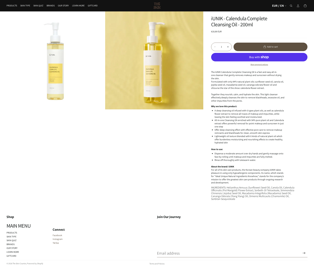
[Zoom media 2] (154, 60)
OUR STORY (12, 248)
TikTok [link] (56, 242)
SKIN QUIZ (12, 240)
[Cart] (305, 5)
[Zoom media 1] (56, 60)
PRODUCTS (12, 232)
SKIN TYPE (11, 236)
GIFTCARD (11, 255)
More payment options (259, 64)
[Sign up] (304, 253)
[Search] (291, 5)
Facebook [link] (57, 235)
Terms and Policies (157, 263)
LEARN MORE (13, 251)
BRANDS (11, 244)
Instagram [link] (58, 239)
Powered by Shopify (35, 263)
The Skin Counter (19, 263)
